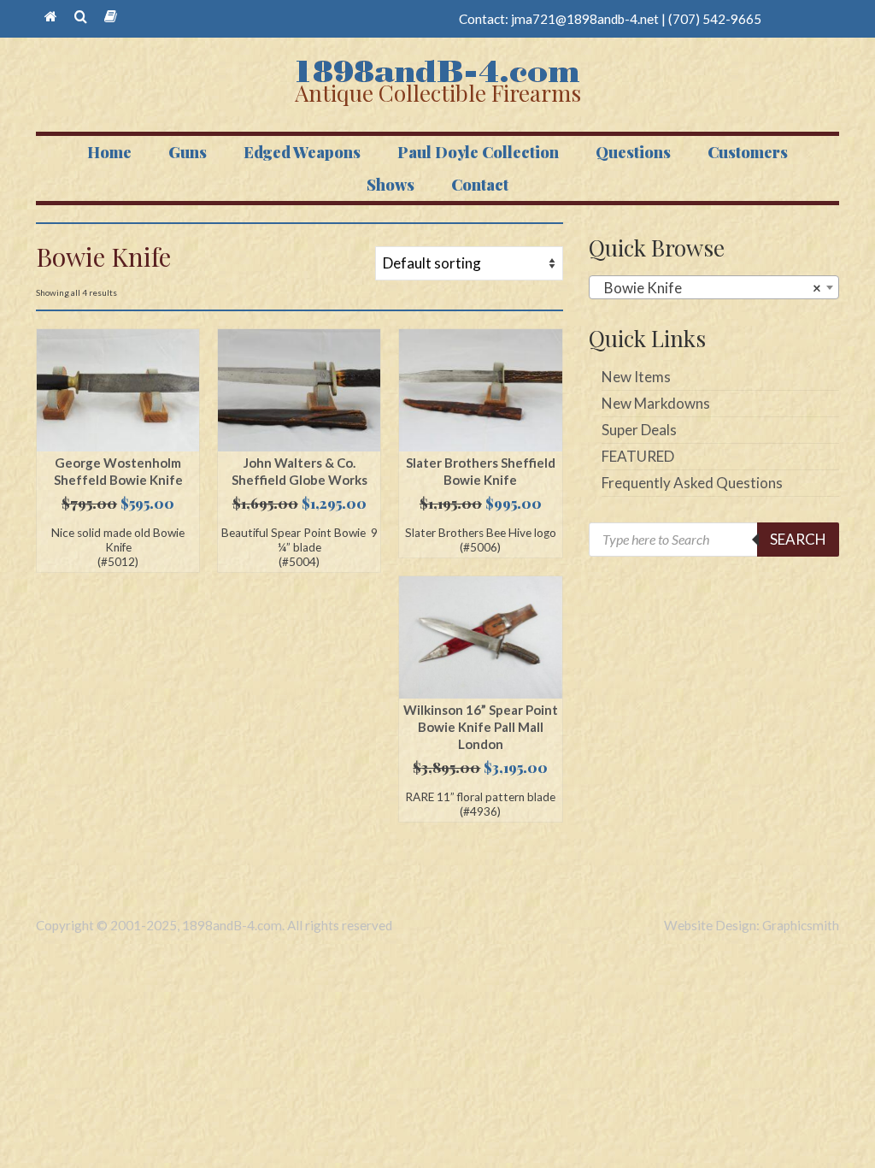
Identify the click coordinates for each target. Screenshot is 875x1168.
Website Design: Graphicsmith (751, 925)
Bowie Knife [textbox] (708, 288)
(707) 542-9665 (714, 19)
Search (798, 539)
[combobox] (714, 287)
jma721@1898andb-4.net (585, 19)
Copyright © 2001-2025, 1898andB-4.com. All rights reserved (214, 925)
